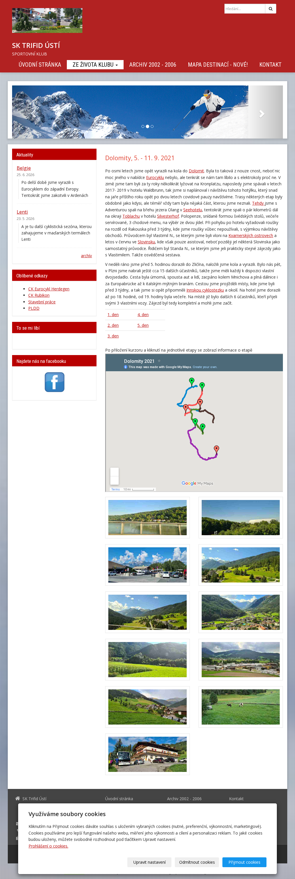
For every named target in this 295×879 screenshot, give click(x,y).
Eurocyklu (155, 177)
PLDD (33, 308)
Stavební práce (42, 302)
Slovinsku (146, 242)
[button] (32, 112)
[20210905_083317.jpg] (147, 517)
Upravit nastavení (149, 862)
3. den (113, 336)
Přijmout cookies (244, 862)
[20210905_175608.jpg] (240, 659)
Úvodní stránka (40, 64)
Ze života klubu (94, 64)
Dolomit (196, 170)
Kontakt (270, 64)
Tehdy (258, 203)
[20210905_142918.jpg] (147, 612)
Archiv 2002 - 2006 (152, 64)
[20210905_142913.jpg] (240, 565)
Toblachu (131, 216)
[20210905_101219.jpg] (240, 517)
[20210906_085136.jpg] (147, 754)
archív (86, 255)
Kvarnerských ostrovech (250, 235)
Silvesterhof (168, 216)
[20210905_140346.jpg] (147, 565)
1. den (113, 314)
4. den (143, 314)
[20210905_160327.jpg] (147, 659)
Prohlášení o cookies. (48, 846)
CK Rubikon (39, 295)
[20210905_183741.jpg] (147, 707)
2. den (113, 325)
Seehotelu (192, 209)
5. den (143, 325)
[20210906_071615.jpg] (240, 707)
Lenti (22, 211)
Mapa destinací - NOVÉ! (218, 64)
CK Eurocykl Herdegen (48, 289)
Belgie (24, 168)
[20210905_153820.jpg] (240, 612)
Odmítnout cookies (197, 862)
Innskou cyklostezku (205, 290)
